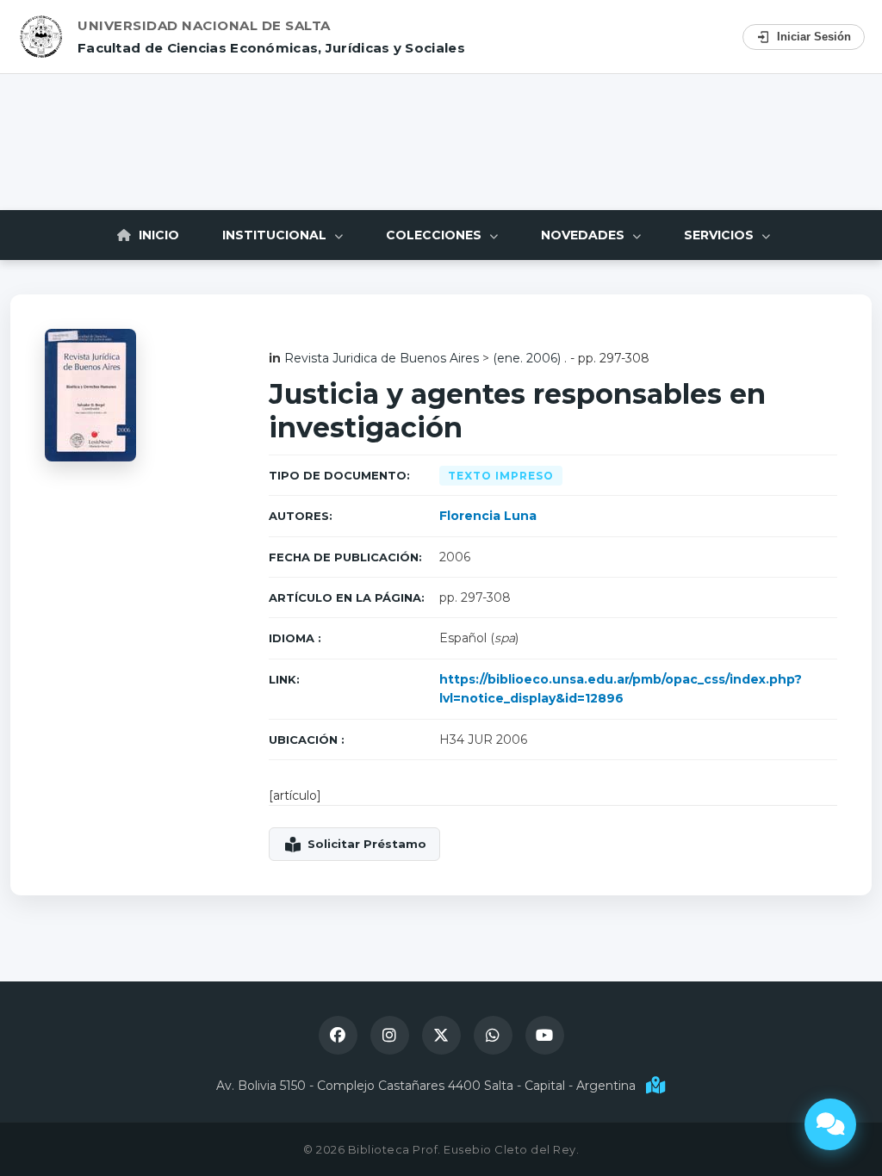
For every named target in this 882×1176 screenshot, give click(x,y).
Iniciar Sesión (814, 36)
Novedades (584, 235)
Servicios (720, 235)
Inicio (157, 235)
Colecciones (435, 235)
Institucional (276, 235)
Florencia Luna (488, 515)
